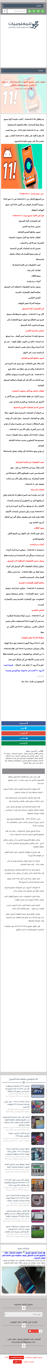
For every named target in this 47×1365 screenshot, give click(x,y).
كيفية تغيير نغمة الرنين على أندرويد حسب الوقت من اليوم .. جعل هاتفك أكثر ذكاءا (25, 907)
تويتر (22, 728)
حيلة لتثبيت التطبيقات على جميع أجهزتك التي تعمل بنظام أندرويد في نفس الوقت (24, 898)
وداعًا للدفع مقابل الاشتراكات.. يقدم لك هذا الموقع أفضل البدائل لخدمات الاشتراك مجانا (24, 833)
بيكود (16, 1362)
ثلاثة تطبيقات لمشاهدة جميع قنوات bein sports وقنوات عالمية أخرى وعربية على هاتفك (17, 1229)
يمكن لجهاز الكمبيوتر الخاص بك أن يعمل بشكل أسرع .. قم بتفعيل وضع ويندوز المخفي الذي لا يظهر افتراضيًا (23, 843)
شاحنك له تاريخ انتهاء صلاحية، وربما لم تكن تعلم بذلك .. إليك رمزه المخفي (25, 862)
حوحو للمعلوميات (16, 1357)
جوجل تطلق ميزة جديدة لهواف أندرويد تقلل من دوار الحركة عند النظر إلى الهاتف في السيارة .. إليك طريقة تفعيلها (24, 917)
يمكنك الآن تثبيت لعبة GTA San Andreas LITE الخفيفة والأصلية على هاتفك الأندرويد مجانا (16, 1182)
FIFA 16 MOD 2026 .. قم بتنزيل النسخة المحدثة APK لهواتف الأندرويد (16, 1104)
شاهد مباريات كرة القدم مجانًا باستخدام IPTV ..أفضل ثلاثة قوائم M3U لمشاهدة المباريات (17, 1151)
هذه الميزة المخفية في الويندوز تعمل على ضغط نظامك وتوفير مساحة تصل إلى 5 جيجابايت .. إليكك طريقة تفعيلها (24, 810)
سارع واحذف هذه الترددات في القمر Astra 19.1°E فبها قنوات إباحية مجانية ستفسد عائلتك (17, 1198)
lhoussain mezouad (23, 89)
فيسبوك (23, 723)
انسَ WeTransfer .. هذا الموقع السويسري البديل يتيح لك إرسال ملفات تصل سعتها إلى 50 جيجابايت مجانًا (25, 822)
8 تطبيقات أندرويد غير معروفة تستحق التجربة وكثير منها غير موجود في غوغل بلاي (24, 889)
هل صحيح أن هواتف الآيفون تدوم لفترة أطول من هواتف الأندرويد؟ (24, 854)
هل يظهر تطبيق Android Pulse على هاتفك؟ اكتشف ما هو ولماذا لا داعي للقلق (24, 928)
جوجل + (22, 733)
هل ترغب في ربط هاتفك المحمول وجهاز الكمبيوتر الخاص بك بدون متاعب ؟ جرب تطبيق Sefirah (26, 780)
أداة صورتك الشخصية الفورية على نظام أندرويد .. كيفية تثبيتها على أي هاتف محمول (23, 790)
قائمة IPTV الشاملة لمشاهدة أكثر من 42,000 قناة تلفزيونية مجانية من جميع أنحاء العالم (17, 1088)
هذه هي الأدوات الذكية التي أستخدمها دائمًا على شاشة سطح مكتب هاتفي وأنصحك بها (25, 799)
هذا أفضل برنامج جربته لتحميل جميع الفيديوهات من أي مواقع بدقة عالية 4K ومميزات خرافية (17, 1213)
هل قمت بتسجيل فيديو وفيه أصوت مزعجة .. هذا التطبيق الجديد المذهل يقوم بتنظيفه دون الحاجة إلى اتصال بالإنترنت (23, 1255)
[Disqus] (24, 969)
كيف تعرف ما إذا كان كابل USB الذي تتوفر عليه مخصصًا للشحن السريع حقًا (25, 880)
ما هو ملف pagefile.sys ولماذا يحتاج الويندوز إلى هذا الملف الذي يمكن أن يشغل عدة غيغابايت (24, 871)
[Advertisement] (23, 46)
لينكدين (22, 738)
